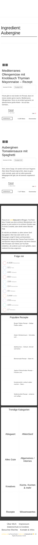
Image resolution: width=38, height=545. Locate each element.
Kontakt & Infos (27, 530)
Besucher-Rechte (10, 530)
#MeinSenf (27, 434)
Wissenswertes (27, 512)
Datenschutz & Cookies (18, 527)
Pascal (11, 110)
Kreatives (10, 486)
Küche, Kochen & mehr (27, 486)
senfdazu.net (5, 534)
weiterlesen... (7, 118)
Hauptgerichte (18, 87)
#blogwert (10, 434)
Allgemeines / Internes (27, 459)
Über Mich (11, 524)
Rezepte (10, 512)
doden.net (21, 534)
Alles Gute (10, 459)
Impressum (24, 524)
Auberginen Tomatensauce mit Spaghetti (14, 151)
